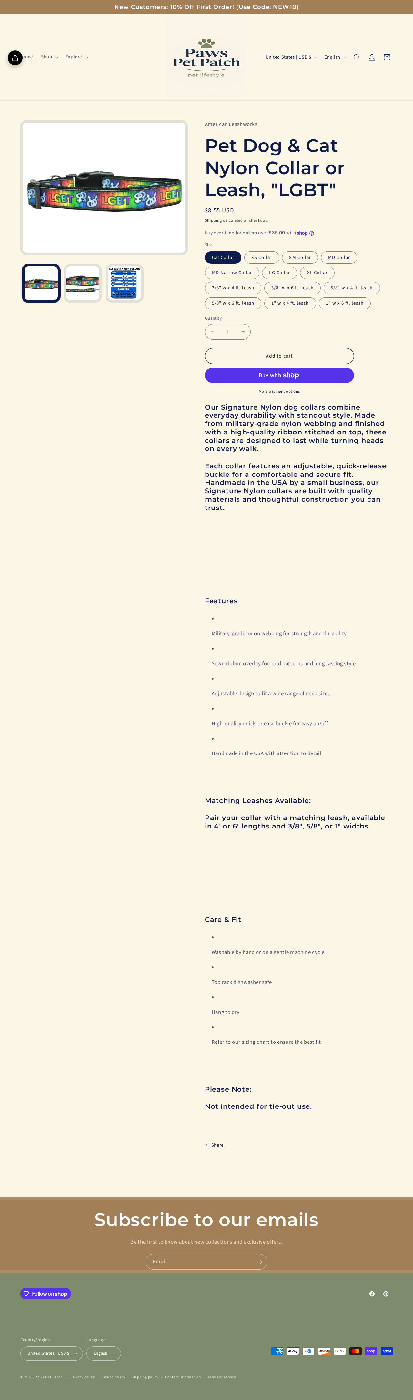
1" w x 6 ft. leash (345, 303)
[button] (49, 57)
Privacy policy (82, 1377)
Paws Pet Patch (48, 1377)
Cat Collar (223, 257)
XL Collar (317, 272)
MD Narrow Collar (232, 272)
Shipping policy (145, 1377)
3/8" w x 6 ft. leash (292, 287)
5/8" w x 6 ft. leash (233, 303)
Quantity (213, 318)
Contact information (183, 1377)
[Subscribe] (259, 1262)
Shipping (213, 220)
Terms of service (221, 1377)
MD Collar (339, 257)
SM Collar (300, 257)
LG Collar (279, 272)
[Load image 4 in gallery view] (125, 283)
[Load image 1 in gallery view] (41, 283)
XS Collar (261, 257)
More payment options (279, 391)
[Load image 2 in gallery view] (83, 283)
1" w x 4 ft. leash (290, 303)
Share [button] (217, 1145)
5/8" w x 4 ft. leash (352, 287)
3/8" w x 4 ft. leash (233, 287)
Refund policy (113, 1377)
